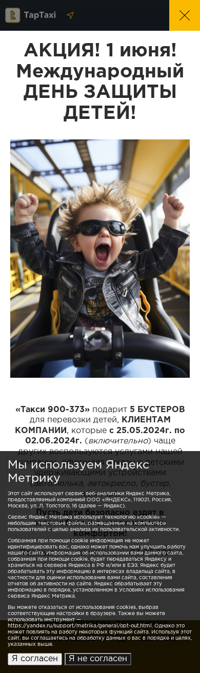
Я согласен (35, 659)
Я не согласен (98, 659)
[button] (184, 15)
